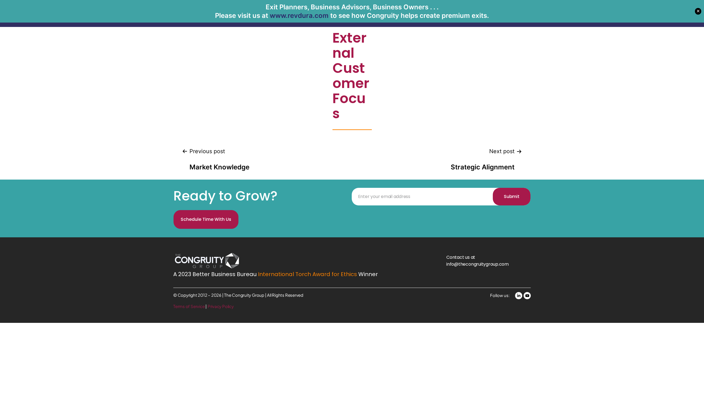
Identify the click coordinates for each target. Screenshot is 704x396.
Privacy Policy (221, 306)
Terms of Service (189, 306)
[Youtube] (527, 295)
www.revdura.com (299, 16)
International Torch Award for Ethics (307, 274)
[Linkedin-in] (518, 295)
